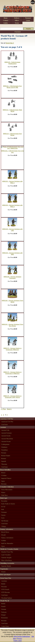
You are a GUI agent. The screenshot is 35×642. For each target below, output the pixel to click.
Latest (28, 20)
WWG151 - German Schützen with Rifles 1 (12, 182)
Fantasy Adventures (6, 529)
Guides (5, 23)
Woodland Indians (6, 598)
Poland (3, 615)
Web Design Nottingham (22, 636)
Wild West (4, 495)
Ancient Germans (6, 433)
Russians (4, 484)
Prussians (4, 587)
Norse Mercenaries (6, 489)
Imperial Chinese (6, 478)
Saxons (3, 515)
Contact (5, 20)
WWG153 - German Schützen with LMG (12, 229)
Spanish (3, 461)
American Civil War (6, 419)
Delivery (16, 18)
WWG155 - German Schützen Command (12, 277)
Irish (2, 509)
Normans (4, 512)
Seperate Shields (6, 566)
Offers (17, 20)
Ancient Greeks (6, 436)
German (3, 609)
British (3, 584)
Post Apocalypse (5, 574)
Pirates (3, 492)
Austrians (4, 581)
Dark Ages (3, 498)
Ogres (3, 546)
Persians (3, 453)
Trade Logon (17, 640)
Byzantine (4, 501)
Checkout (17, 32)
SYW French (5, 589)
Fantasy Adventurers (7, 538)
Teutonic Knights (6, 557)
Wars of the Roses (6, 560)
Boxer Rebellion (5, 470)
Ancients (3, 427)
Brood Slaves (5, 532)
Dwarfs (3, 535)
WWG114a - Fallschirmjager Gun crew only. (12, 151)
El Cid (3, 507)
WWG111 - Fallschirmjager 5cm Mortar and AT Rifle (12, 86)
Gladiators (4, 447)
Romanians (4, 618)
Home (5, 18)
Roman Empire (5, 455)
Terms (17, 23)
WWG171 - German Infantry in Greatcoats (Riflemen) (12, 349)
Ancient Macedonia (7, 439)
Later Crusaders (6, 555)
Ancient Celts (5, 430)
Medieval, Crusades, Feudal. (9, 549)
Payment (28, 18)
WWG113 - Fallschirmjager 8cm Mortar (12, 134)
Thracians (4, 464)
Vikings (3, 526)
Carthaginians (5, 444)
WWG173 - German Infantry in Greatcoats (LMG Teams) (12, 396)
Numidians (4, 450)
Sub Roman (4, 521)
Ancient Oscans (6, 441)
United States (5, 626)
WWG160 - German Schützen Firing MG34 (12, 301)
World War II (10, 43)
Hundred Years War (7, 552)
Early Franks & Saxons (8, 504)
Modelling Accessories (7, 563)
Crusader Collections (7, 487)
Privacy (19, 638)
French (3, 572)
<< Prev (3, 409)
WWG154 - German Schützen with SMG (12, 253)
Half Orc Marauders (7, 543)
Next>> (9, 409)
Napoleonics (4, 569)
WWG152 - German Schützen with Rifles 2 (12, 206)
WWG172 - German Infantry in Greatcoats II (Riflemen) (12, 372)
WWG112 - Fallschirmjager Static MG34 (12, 110)
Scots (2, 518)
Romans (3, 458)
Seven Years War (5, 578)
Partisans (4, 612)
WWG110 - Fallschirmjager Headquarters (12, 62)
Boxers (3, 473)
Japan (3, 481)
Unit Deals (4, 424)
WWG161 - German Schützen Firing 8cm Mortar (12, 325)
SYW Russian (5, 592)
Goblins (3, 540)
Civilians (4, 475)
